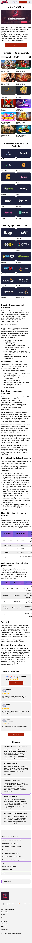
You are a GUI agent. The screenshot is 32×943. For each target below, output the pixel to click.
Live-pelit (10, 57)
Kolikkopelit (25, 57)
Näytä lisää (16, 734)
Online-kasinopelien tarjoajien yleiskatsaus (13, 860)
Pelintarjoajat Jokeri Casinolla (10, 843)
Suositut (3, 57)
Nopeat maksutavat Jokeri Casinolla (11, 840)
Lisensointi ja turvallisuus (9, 866)
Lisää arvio (16, 683)
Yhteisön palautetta (7, 869)
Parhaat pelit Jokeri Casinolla (10, 836)
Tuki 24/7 (4, 863)
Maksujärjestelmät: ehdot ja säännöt (11, 856)
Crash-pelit (17, 57)
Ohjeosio (4, 873)
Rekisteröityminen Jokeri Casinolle (11, 846)
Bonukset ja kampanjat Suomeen (11, 850)
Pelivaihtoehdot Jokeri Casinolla (10, 853)
